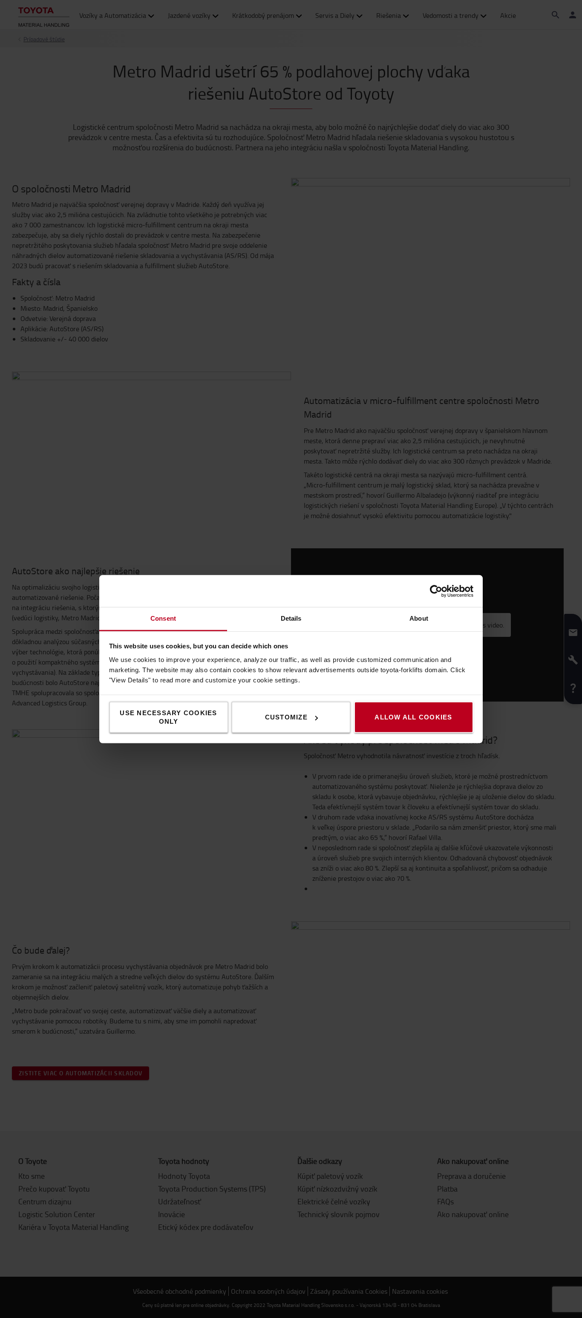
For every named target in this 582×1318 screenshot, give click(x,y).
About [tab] (418, 618)
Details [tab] (291, 618)
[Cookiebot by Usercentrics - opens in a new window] (436, 591)
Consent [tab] (163, 618)
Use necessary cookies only (168, 717)
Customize (286, 717)
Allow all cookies (413, 717)
